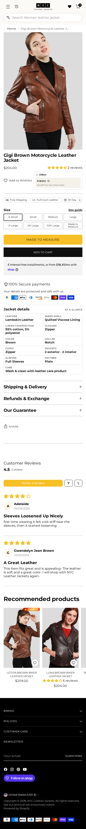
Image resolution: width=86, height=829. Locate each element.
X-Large (13, 225)
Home (11, 28)
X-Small (13, 217)
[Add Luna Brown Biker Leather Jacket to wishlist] (73, 662)
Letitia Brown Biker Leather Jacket (22, 674)
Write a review (33, 483)
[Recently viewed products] (16, 7)
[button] (58, 168)
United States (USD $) (22, 794)
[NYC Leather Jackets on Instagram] (12, 770)
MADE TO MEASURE (43, 239)
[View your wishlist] (69, 7)
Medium (53, 217)
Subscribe (74, 755)
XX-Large (33, 225)
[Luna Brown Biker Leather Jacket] (60, 638)
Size (7, 210)
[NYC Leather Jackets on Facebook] (6, 770)
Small (33, 217)
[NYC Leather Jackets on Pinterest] (18, 770)
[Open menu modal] (8, 7)
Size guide (75, 209)
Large (73, 217)
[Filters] (68, 483)
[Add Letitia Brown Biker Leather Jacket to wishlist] (34, 662)
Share (14, 426)
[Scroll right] (79, 200)
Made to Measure (73, 225)
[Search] (8, 17)
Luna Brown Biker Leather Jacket (60, 674)
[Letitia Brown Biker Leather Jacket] (22, 638)
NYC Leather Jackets (40, 800)
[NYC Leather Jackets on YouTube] (25, 770)
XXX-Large (53, 225)
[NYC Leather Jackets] (43, 6)
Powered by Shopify (16, 808)
